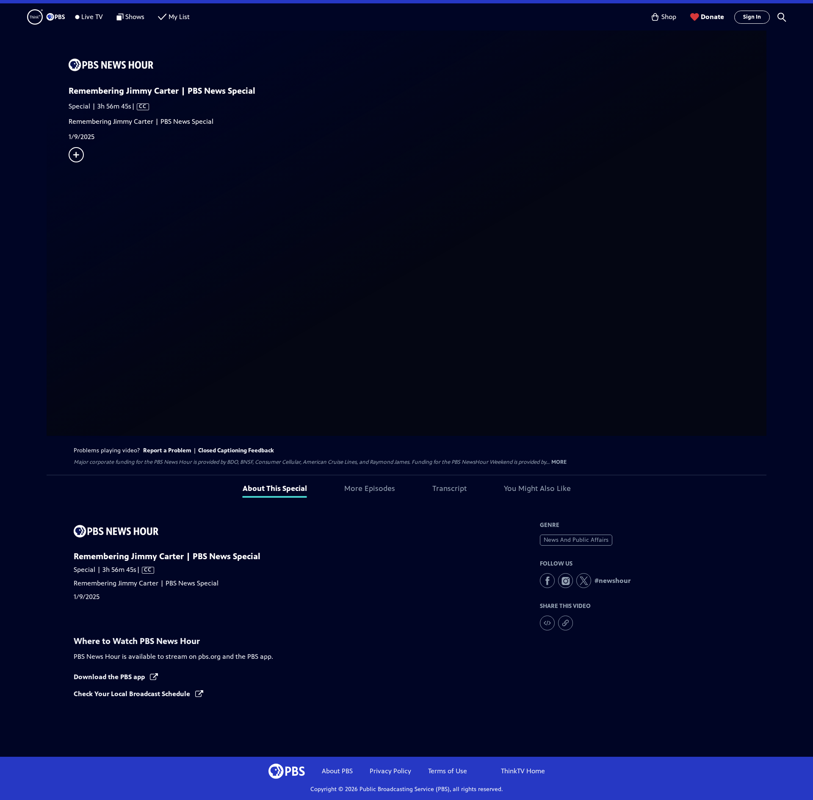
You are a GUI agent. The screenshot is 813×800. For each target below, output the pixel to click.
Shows (134, 17)
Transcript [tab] (449, 488)
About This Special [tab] (275, 488)
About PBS (337, 771)
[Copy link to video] (565, 623)
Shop (668, 17)
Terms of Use (447, 771)
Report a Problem (167, 450)
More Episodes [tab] (369, 488)
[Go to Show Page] (417, 64)
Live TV (92, 17)
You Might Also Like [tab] (537, 488)
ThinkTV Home (523, 771)
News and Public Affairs (576, 540)
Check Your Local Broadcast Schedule (133, 694)
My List (179, 17)
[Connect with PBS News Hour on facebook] (547, 580)
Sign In (752, 17)
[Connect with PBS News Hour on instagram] (565, 580)
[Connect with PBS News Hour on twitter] (583, 580)
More (559, 462)
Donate (712, 17)
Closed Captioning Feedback (236, 450)
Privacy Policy (390, 771)
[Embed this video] (547, 623)
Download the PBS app (110, 677)
